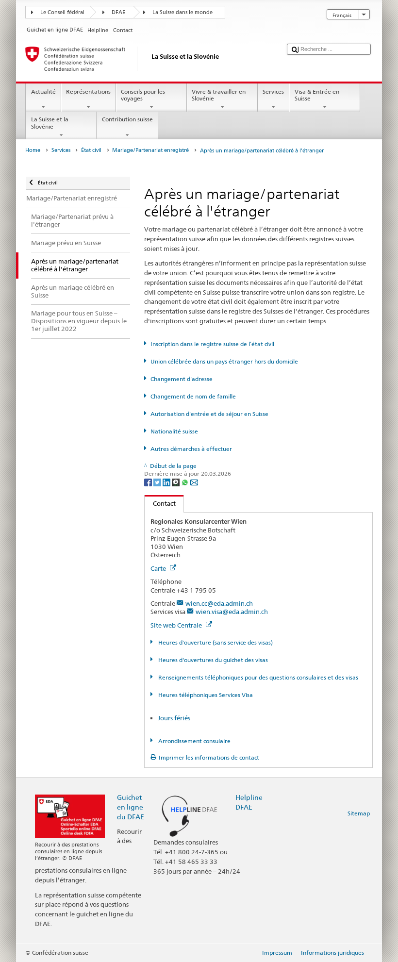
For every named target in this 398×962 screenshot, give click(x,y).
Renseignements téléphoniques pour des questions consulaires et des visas (257, 677)
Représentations (88, 91)
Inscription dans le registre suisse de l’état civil (212, 344)
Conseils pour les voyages (143, 95)
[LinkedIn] (167, 481)
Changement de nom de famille (192, 396)
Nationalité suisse (174, 431)
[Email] (194, 481)
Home (32, 150)
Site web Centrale (176, 625)
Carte (158, 568)
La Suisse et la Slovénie (49, 123)
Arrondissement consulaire (193, 741)
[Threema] (176, 481)
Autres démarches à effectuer (191, 448)
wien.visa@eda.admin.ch (232, 611)
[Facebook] (148, 481)
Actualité (43, 91)
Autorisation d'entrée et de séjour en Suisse (209, 413)
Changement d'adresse (181, 378)
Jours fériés (174, 718)
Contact (160, 503)
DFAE (118, 12)
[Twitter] (158, 481)
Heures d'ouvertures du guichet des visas (212, 659)
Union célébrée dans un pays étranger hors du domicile (224, 361)
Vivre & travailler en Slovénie (219, 95)
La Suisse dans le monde (182, 12)
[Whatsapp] (185, 481)
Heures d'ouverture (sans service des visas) (214, 642)
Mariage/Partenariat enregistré (150, 150)
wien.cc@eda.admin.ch (219, 603)
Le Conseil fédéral (62, 12)
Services (273, 91)
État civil (91, 150)
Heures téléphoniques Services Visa (204, 694)
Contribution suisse (127, 119)
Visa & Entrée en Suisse (317, 95)
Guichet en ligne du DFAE (130, 807)
